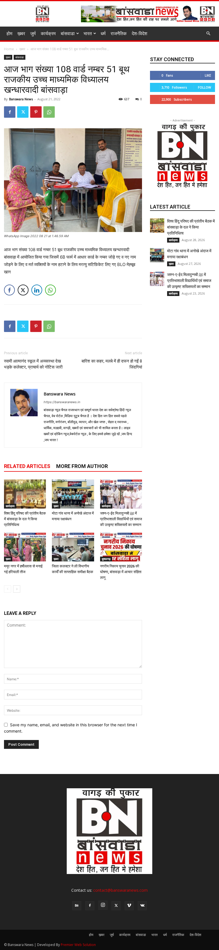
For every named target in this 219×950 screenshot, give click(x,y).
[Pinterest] (36, 112)
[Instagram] (103, 905)
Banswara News (21, 99)
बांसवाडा (68, 33)
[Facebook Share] (9, 290)
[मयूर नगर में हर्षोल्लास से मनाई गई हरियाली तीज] (25, 547)
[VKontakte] (142, 905)
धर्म (103, 33)
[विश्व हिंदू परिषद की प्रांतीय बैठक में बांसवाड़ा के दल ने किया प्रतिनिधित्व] (25, 493)
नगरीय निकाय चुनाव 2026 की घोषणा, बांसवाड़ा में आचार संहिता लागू (120, 572)
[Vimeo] (129, 905)
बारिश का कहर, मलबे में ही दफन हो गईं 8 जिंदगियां (112, 364)
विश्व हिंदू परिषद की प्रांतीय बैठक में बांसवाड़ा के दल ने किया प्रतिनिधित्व (25, 519)
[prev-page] (7, 589)
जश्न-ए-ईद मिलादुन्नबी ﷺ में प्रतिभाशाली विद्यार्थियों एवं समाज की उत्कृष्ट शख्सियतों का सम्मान (121, 519)
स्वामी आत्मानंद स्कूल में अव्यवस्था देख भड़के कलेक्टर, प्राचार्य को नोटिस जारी (33, 364)
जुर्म (33, 33)
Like (208, 75)
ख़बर (21, 33)
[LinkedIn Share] (36, 290)
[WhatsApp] (49, 112)
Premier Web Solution (78, 944)
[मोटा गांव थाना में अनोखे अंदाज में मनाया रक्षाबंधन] (73, 493)
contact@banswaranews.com (120, 890)
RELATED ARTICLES (27, 466)
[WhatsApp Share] (50, 290)
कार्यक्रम (48, 33)
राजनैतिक (119, 33)
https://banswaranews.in (62, 402)
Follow (204, 87)
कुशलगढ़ (106, 559)
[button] (208, 33)
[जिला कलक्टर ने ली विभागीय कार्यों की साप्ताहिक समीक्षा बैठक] (73, 547)
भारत (88, 33)
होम (9, 33)
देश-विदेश (139, 33)
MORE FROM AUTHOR (82, 466)
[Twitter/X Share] (23, 290)
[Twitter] (23, 112)
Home (9, 49)
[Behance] (76, 905)
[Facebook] (9, 112)
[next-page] (16, 589)
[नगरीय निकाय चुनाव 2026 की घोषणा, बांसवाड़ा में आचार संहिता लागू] (121, 547)
